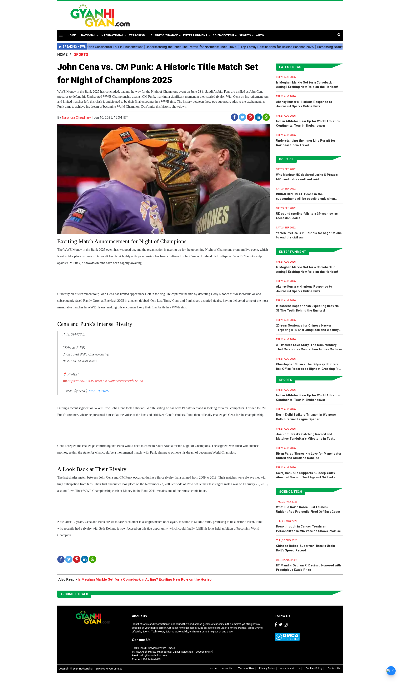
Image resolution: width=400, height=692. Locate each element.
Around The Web (74, 594)
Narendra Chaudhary (76, 118)
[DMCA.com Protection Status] (287, 637)
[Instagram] (286, 624)
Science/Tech (223, 35)
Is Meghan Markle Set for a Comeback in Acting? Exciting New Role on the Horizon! (146, 579)
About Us (139, 616)
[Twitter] (280, 624)
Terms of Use (246, 668)
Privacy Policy (267, 668)
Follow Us (282, 616)
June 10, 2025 (98, 391)
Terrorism (137, 35)
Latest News (290, 67)
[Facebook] (276, 624)
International (112, 35)
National (88, 35)
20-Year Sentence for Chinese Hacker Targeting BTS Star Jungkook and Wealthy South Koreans (307, 330)
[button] (60, 35)
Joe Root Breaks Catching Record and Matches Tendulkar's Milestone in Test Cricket (304, 439)
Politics (286, 159)
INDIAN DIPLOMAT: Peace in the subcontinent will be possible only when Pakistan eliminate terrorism (305, 198)
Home (213, 668)
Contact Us (141, 640)
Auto (260, 35)
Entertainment (195, 35)
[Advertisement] (232, 13)
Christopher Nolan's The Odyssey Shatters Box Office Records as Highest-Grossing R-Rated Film (307, 369)
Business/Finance (164, 35)
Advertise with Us (290, 668)
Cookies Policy (314, 668)
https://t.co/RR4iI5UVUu (85, 381)
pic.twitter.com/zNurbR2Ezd (123, 381)
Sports (245, 35)
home (72, 35)
